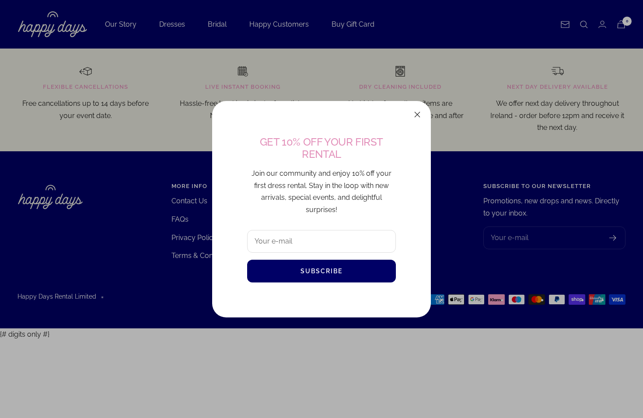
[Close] (417, 114)
